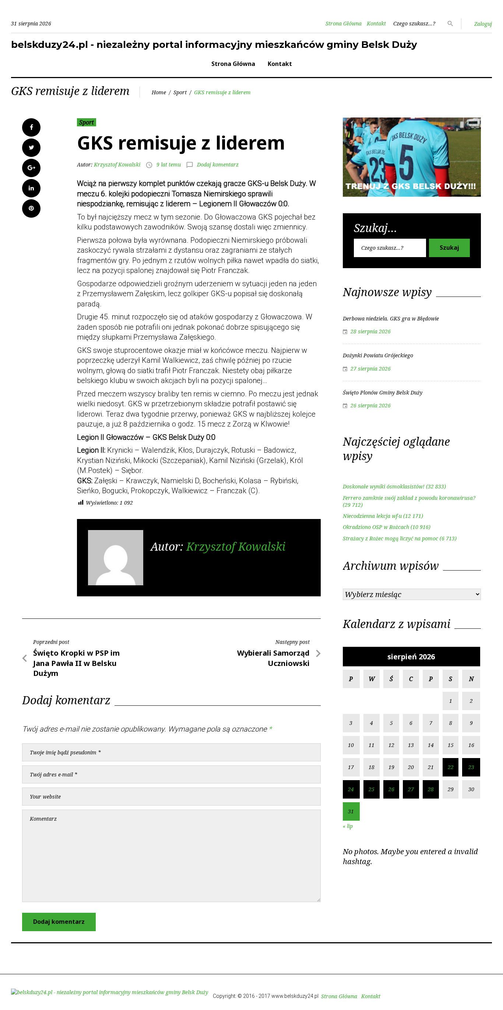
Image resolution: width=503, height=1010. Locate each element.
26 (391, 789)
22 (451, 767)
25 (371, 789)
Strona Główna (344, 23)
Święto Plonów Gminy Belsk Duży (382, 392)
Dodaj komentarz (218, 164)
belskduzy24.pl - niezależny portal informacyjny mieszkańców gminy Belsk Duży (214, 44)
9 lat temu (168, 164)
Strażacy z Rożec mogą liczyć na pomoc (390, 538)
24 (351, 789)
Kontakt (376, 23)
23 (471, 767)
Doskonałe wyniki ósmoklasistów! (384, 486)
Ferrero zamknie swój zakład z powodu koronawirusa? (409, 497)
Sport (180, 92)
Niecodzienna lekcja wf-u (372, 515)
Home (159, 92)
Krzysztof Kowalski (117, 164)
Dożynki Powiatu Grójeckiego (378, 355)
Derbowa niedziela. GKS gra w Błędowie (391, 318)
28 (431, 789)
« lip (348, 826)
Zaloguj (483, 23)
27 (411, 789)
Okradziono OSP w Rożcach (376, 526)
